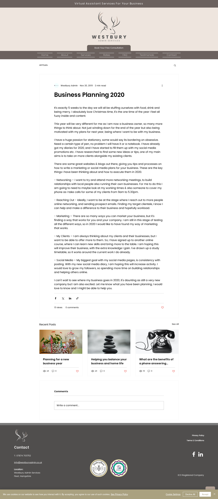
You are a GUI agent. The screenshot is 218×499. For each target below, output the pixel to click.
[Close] (214, 494)
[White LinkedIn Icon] (200, 454)
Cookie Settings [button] (173, 494)
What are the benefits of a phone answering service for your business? (156, 361)
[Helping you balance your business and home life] (109, 342)
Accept (205, 494)
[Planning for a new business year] (60, 342)
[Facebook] (193, 454)
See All (175, 324)
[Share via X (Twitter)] (62, 298)
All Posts (43, 65)
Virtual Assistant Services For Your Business (109, 3)
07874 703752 (23, 455)
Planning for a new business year (56, 361)
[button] (109, 48)
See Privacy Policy (119, 494)
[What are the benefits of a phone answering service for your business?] (157, 342)
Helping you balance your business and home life (109, 361)
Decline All (190, 494)
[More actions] (162, 85)
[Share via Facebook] (55, 298)
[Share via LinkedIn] (70, 298)
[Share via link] (77, 298)
